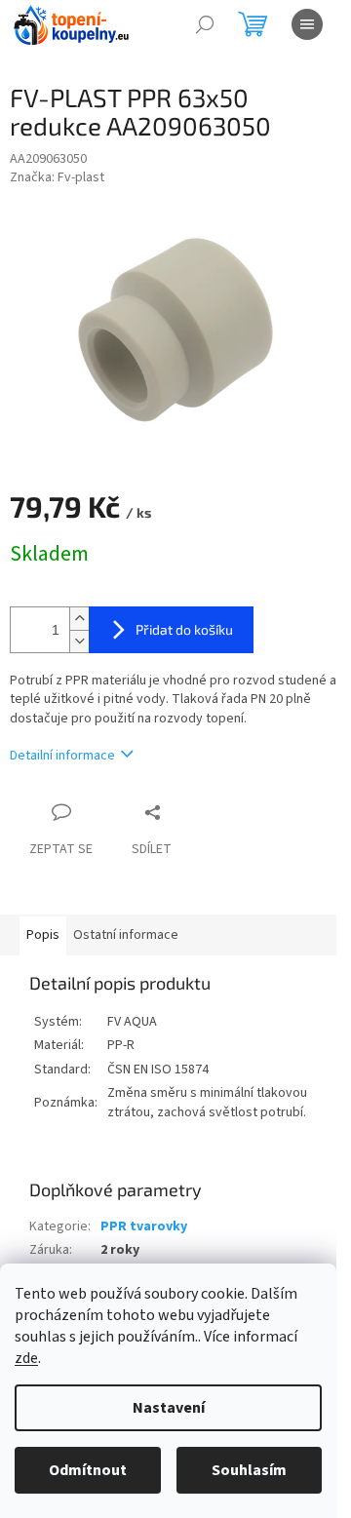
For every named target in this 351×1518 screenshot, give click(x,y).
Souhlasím (249, 1470)
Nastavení (169, 1408)
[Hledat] (204, 24)
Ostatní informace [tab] (125, 935)
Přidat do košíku (184, 629)
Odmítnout (88, 1470)
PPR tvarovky (143, 1226)
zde (26, 1358)
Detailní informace (62, 755)
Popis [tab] (42, 935)
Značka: (57, 177)
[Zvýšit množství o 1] (79, 618)
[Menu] (307, 24)
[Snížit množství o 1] (79, 641)
